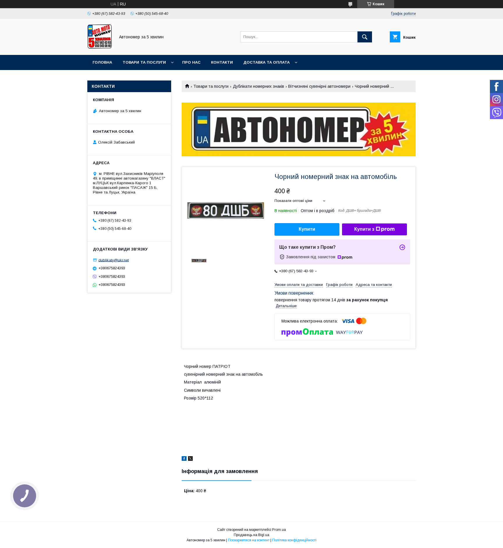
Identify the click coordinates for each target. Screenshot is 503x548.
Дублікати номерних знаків (258, 86)
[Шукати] (364, 36)
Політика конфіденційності (294, 540)
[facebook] (184, 459)
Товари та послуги (144, 62)
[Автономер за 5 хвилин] (99, 47)
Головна (102, 62)
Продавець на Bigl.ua (251, 535)
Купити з (364, 229)
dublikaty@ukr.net (113, 260)
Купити (307, 229)
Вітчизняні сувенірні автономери (319, 86)
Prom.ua (279, 530)
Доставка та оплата (266, 62)
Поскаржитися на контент (249, 540)
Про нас (191, 62)
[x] (190, 459)
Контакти (222, 62)
